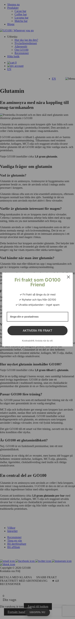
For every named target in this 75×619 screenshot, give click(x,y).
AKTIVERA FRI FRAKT (37, 330)
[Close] (68, 277)
